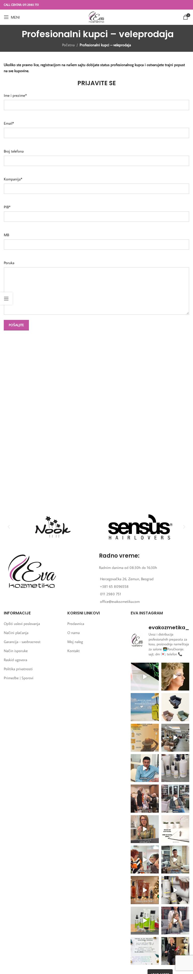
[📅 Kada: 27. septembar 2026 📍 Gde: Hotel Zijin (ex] (145, 677)
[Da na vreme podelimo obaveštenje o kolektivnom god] (145, 951)
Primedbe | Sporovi (18, 677)
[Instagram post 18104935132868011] (145, 798)
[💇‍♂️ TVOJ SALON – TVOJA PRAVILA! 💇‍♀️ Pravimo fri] (175, 707)
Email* (9, 123)
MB (6, 234)
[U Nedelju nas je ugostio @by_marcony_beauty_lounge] (175, 951)
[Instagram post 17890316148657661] (145, 707)
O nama (73, 632)
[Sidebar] (6, 298)
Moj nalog (75, 641)
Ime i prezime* (15, 95)
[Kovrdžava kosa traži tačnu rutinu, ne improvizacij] (145, 859)
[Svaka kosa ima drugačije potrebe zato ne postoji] (145, 829)
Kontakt (73, 650)
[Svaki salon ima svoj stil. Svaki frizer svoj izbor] (145, 768)
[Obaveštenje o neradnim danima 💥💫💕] (175, 829)
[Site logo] (96, 16)
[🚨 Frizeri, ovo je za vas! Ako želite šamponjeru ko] (175, 859)
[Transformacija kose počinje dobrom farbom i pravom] (145, 921)
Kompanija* (13, 179)
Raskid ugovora (15, 659)
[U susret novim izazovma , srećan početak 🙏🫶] (145, 890)
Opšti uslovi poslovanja (22, 623)
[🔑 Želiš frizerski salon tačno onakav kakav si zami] (175, 798)
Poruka (9, 262)
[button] (8, 526)
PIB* (7, 207)
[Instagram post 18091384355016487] (145, 738)
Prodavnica (75, 623)
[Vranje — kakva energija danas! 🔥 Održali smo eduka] (175, 768)
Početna (68, 44)
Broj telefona (14, 151)
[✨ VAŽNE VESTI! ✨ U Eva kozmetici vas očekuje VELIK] (175, 738)
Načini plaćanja (16, 632)
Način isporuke (16, 650)
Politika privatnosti (18, 668)
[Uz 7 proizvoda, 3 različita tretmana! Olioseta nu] (175, 921)
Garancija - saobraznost (22, 641)
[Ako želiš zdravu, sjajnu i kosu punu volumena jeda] (175, 890)
